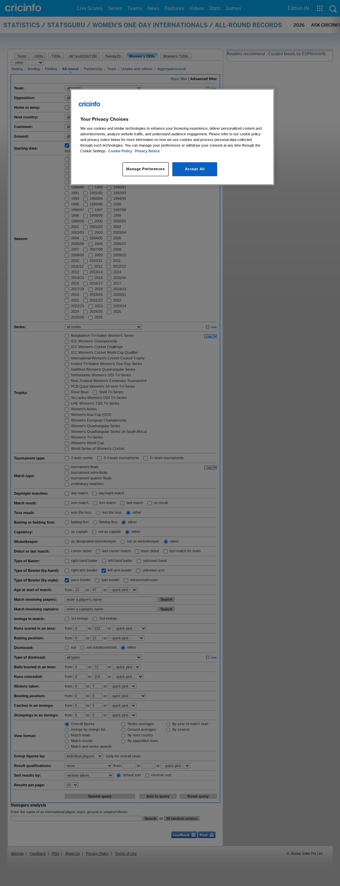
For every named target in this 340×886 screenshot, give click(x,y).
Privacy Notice (147, 151)
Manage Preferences (145, 169)
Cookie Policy (120, 151)
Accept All (195, 169)
